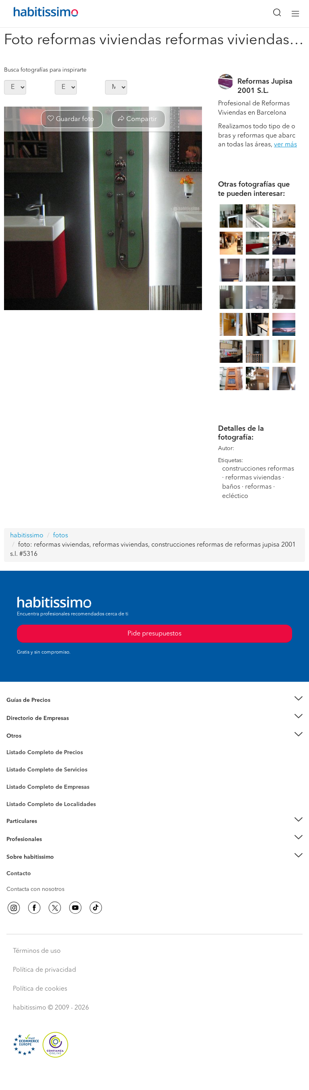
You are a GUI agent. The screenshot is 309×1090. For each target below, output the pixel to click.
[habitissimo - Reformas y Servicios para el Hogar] (36, 13)
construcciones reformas (258, 469)
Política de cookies (40, 989)
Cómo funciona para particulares (48, 831)
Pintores (16, 776)
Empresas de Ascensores (38, 728)
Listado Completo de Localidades (51, 804)
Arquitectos (21, 800)
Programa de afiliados (34, 883)
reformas (258, 487)
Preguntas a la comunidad (39, 754)
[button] (154, 700)
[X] (54, 908)
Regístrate (19, 839)
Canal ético (20, 875)
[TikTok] (96, 908)
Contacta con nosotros (35, 889)
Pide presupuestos (154, 1076)
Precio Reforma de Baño (37, 710)
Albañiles (18, 792)
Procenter (18, 770)
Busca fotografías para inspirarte (45, 70)
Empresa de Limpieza (34, 736)
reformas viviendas (253, 478)
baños (231, 487)
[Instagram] (13, 908)
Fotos (13, 762)
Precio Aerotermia (29, 718)
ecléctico (235, 496)
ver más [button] (285, 145)
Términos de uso (37, 951)
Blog (12, 746)
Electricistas (21, 784)
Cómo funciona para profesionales (51, 849)
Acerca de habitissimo (35, 867)
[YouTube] (75, 908)
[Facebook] (34, 908)
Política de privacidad (44, 970)
